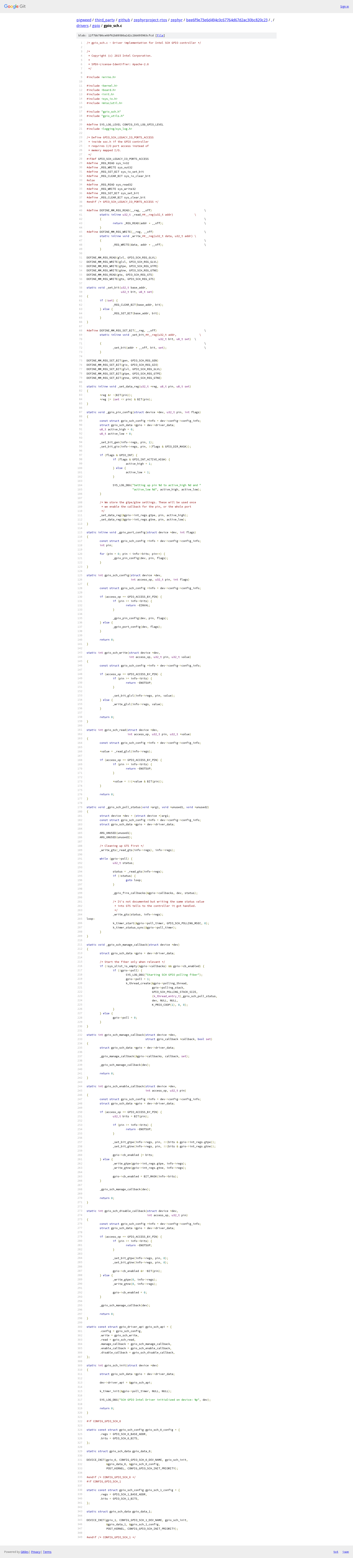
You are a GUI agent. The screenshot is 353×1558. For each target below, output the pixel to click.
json (345, 1552)
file (160, 35)
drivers (82, 25)
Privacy (35, 1552)
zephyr (177, 19)
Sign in (344, 6)
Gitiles (25, 1552)
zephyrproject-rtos (150, 19)
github (124, 19)
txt (335, 1552)
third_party (105, 19)
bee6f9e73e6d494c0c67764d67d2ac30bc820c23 (227, 19)
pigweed (83, 19)
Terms (47, 1552)
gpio (96, 25)
